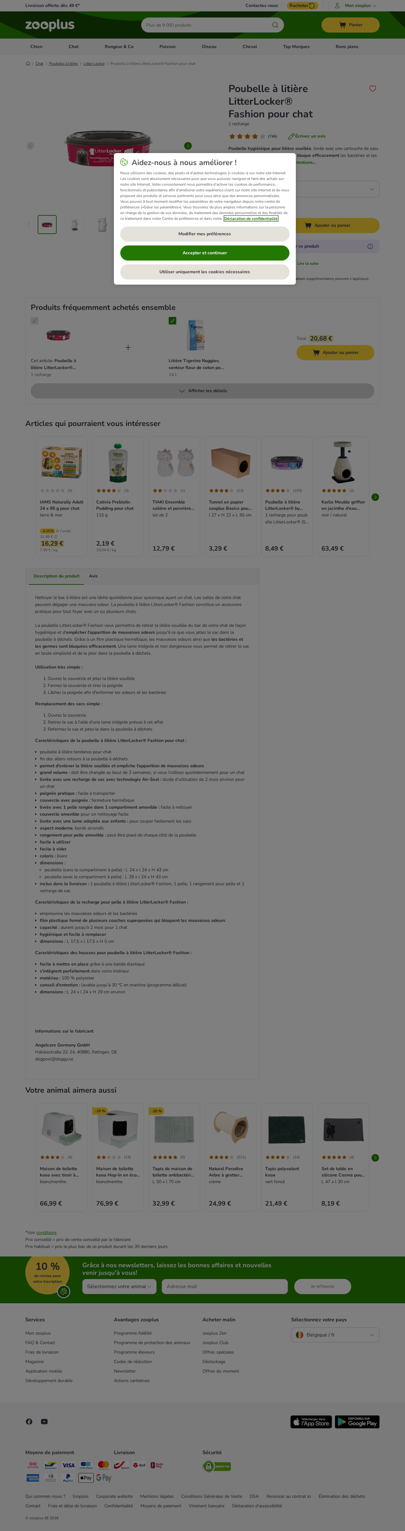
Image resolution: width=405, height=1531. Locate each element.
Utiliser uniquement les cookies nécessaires (204, 272)
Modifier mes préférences (204, 234)
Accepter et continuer (205, 253)
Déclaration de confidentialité (251, 218)
